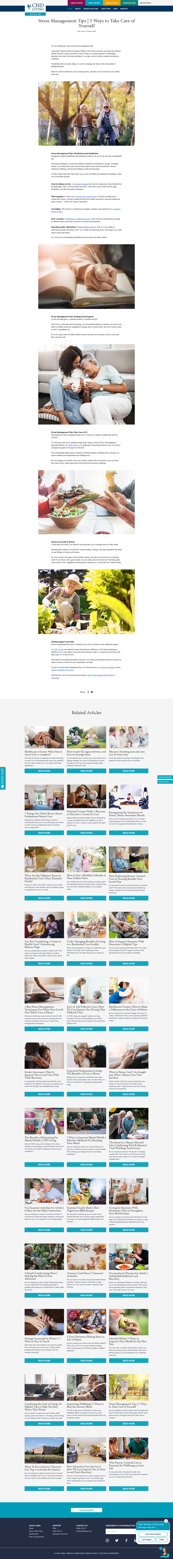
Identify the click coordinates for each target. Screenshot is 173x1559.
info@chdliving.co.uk (84, 1531)
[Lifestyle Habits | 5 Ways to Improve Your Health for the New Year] (128, 1322)
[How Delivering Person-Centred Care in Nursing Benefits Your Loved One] (128, 860)
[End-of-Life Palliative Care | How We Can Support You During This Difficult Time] (86, 991)
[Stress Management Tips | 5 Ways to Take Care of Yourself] (128, 1388)
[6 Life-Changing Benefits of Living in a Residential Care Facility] (86, 925)
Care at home (76, 3)
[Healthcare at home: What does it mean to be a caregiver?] (44, 738)
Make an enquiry (86, 1510)
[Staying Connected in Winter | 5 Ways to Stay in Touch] (44, 1322)
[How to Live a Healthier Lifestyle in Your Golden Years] (86, 859)
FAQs (115, 8)
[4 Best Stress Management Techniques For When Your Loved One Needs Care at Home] (44, 991)
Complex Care (129, 3)
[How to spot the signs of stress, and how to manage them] (86, 738)
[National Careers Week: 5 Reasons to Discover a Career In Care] (86, 797)
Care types (106, 8)
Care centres (94, 3)
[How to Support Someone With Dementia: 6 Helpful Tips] (128, 925)
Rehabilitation (111, 3)
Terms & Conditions (75, 1553)
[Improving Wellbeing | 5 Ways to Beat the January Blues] (86, 1388)
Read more (44, 770)
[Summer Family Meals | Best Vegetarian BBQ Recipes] (86, 1192)
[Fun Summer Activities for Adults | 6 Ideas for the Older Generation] (44, 1192)
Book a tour (163, 782)
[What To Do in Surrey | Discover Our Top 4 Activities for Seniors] (44, 1451)
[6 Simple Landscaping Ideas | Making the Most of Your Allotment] (44, 1257)
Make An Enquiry (165, 777)
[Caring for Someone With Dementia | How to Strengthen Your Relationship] (128, 1192)
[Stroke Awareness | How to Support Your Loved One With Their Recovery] (44, 1056)
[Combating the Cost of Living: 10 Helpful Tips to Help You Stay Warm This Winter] (44, 1388)
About (78, 8)
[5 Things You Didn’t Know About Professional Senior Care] (44, 798)
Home (69, 8)
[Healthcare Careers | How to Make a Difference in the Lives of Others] (128, 991)
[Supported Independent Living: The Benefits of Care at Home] (86, 1056)
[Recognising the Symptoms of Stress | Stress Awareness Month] (128, 797)
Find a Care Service (36, 1537)
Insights (124, 8)
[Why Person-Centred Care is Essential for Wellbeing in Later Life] (128, 1449)
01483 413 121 (81, 1528)
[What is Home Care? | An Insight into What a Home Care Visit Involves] (128, 1056)
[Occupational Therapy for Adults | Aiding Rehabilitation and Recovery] (128, 1257)
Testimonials (33, 1534)
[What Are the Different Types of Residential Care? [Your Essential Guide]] (44, 859)
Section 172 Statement (109, 1553)
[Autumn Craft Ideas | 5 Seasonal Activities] (86, 1257)
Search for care (91, 8)
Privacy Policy (91, 1553)
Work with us (57, 1531)
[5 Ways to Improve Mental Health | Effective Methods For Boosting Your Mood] (86, 1121)
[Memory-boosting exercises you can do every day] (128, 738)
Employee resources (60, 1534)
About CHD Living (35, 1531)
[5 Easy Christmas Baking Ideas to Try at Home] (86, 1322)
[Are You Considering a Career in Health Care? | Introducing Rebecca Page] (44, 925)
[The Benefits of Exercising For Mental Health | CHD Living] (44, 1121)
